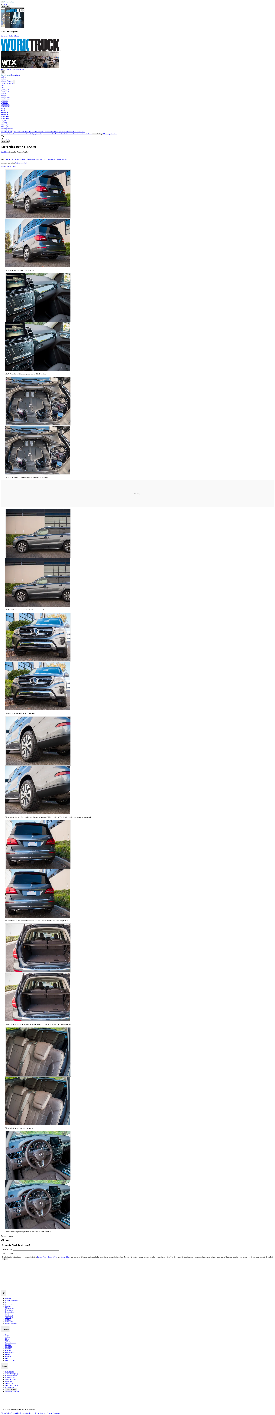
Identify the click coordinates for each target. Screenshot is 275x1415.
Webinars (70, 132)
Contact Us (65, 134)
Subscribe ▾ (5, 6)
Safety (3, 108)
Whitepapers (58, 132)
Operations (4, 101)
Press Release (87, 134)
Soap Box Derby (28, 134)
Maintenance (5, 97)
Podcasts (45, 132)
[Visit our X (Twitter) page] (6, 1241)
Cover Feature (9, 2)
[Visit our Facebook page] (2, 1241)
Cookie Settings (97, 134)
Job (74, 132)
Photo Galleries (24, 132)
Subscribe (4, 36)
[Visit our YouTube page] (8, 1241)
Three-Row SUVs (53, 159)
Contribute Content (75, 134)
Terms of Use (15, 1413)
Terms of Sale (24, 1413)
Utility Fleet (5, 124)
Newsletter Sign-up (15, 134)
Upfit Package (39, 134)
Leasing (3, 93)
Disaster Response (7, 81)
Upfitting (4, 120)
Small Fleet (4, 112)
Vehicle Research (7, 128)
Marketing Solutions (110, 134)
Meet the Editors (49, 134)
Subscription (5, 134)
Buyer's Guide (80, 132)
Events (64, 132)
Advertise (58, 134)
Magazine (38, 132)
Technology (5, 116)
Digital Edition (14, 36)
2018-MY (19, 159)
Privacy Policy (6, 1413)
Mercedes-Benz (11, 159)
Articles (20, 2)
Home (3, 166)
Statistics (51, 132)
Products (32, 132)
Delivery (4, 77)
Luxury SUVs (42, 159)
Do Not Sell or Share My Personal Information (45, 1413)
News (16, 2)
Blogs (12, 132)
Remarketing (5, 105)
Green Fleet (5, 89)
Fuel (2, 85)
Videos (16, 132)
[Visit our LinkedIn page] (4, 1241)
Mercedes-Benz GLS (30, 159)
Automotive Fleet (21, 163)
